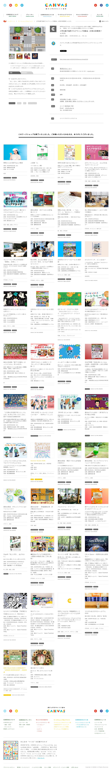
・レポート (39, 729)
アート (36, 473)
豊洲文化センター (66, 68)
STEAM (65, 230)
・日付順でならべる (80, 726)
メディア (66, 631)
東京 (41, 473)
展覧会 (32, 473)
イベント (14, 177)
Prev (11, 38)
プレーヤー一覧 (23, 722)
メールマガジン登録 (37, 767)
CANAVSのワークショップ (61, 724)
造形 (5, 173)
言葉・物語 (88, 181)
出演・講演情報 (98, 729)
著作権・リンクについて (23, 767)
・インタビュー (40, 724)
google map (90, 71)
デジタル (11, 280)
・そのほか (39, 731)
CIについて (41, 758)
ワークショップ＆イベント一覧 (62, 722)
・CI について (7, 726)
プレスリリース (98, 726)
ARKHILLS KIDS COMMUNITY (12, 689)
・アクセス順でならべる (82, 724)
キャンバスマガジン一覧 (43, 722)
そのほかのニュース (100, 733)
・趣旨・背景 (7, 724)
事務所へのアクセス (9, 729)
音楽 (77, 631)
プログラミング (32, 103)
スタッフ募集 (47, 767)
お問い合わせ (74, 767)
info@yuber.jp (69, 108)
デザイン (16, 224)
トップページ (11, 21)
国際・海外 (60, 631)
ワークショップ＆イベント (25, 21)
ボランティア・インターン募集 (61, 767)
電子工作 (99, 228)
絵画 (59, 177)
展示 (32, 479)
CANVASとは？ (8, 722)
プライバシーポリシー (9, 767)
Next (43, 38)
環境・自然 (67, 274)
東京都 (19, 103)
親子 (25, 103)
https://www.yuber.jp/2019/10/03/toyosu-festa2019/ (74, 59)
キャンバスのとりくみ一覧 (82, 722)
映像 (59, 335)
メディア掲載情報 (99, 731)
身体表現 (33, 176)
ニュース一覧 (98, 722)
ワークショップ (7, 177)
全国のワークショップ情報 (61, 726)
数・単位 (60, 230)
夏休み (44, 473)
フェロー (21, 726)
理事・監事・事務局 (24, 724)
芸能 (37, 176)
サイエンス (93, 228)
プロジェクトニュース (100, 724)
